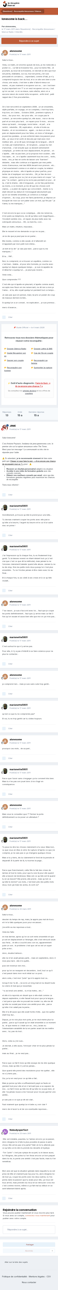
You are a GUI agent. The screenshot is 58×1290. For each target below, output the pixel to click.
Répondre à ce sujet (29, 41)
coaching (29, 393)
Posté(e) (20, 54)
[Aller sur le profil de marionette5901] (5, 507)
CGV (49, 1276)
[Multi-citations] (4, 317)
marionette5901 (18, 505)
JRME (13, 425)
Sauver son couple (15, 360)
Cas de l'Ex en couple (43, 353)
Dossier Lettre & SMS (43, 348)
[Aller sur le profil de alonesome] (5, 53)
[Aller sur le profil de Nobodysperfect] (5, 1132)
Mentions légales (37, 1276)
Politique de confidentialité (14, 1276)
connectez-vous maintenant (37, 1215)
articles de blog (29, 391)
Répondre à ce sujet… (17, 1229)
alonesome (10, 26)
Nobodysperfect (19, 1130)
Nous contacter (29, 1282)
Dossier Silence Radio (16, 348)
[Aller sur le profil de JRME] (5, 427)
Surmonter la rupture (43, 367)
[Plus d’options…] (53, 52)
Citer (10, 317)
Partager (30, 1244)
